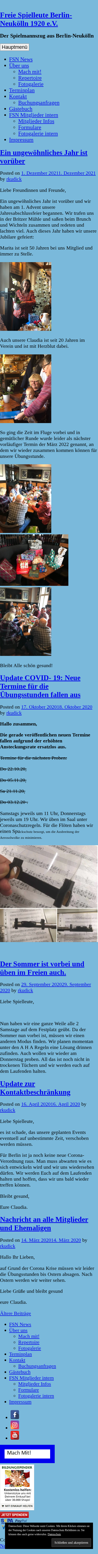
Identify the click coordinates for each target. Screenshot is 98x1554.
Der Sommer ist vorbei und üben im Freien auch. (42, 968)
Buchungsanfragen (38, 103)
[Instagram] (14, 1428)
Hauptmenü (14, 47)
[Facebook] (14, 1417)
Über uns (19, 65)
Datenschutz (54, 1534)
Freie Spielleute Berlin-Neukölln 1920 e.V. (36, 19)
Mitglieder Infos (36, 121)
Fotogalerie (31, 84)
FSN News (21, 59)
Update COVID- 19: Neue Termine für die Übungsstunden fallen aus (40, 686)
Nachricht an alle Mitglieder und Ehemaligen (44, 1223)
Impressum (21, 140)
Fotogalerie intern (38, 133)
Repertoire (30, 78)
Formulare (29, 127)
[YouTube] (14, 1438)
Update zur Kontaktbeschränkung (35, 1087)
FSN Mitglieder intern (33, 115)
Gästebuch (20, 109)
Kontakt (18, 96)
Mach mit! (29, 72)
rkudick (14, 179)
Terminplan (22, 90)
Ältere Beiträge (15, 1313)
